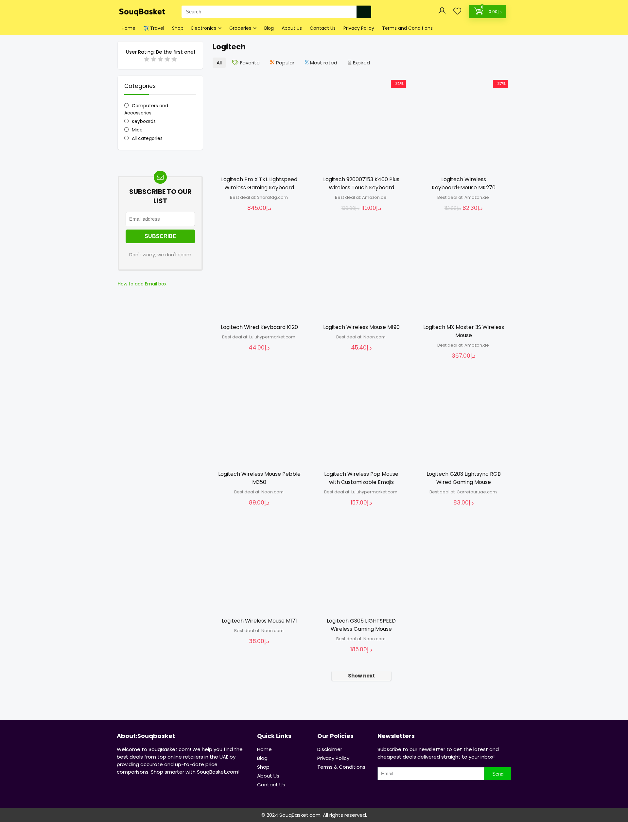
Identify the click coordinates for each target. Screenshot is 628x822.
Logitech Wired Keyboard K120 (259, 327)
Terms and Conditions (407, 28)
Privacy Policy (358, 28)
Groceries (240, 28)
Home (128, 28)
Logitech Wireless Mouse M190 (361, 327)
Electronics (203, 28)
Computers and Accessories (146, 109)
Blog (269, 28)
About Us (292, 28)
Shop (177, 28)
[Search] (364, 12)
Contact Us (323, 28)
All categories (147, 138)
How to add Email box (142, 284)
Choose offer (259, 214)
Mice (137, 130)
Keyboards (144, 121)
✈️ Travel (153, 28)
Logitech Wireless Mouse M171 (259, 621)
